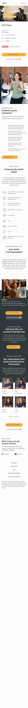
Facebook (19, 454)
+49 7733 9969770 (10, 35)
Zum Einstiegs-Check (13, 59)
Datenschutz (14, 466)
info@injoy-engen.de (10, 38)
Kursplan (7, 41)
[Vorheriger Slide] (2, 20)
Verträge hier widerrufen (14, 476)
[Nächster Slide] (7, 20)
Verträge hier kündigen (14, 473)
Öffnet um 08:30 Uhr (11, 46)
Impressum (14, 462)
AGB (14, 469)
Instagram (6, 454)
